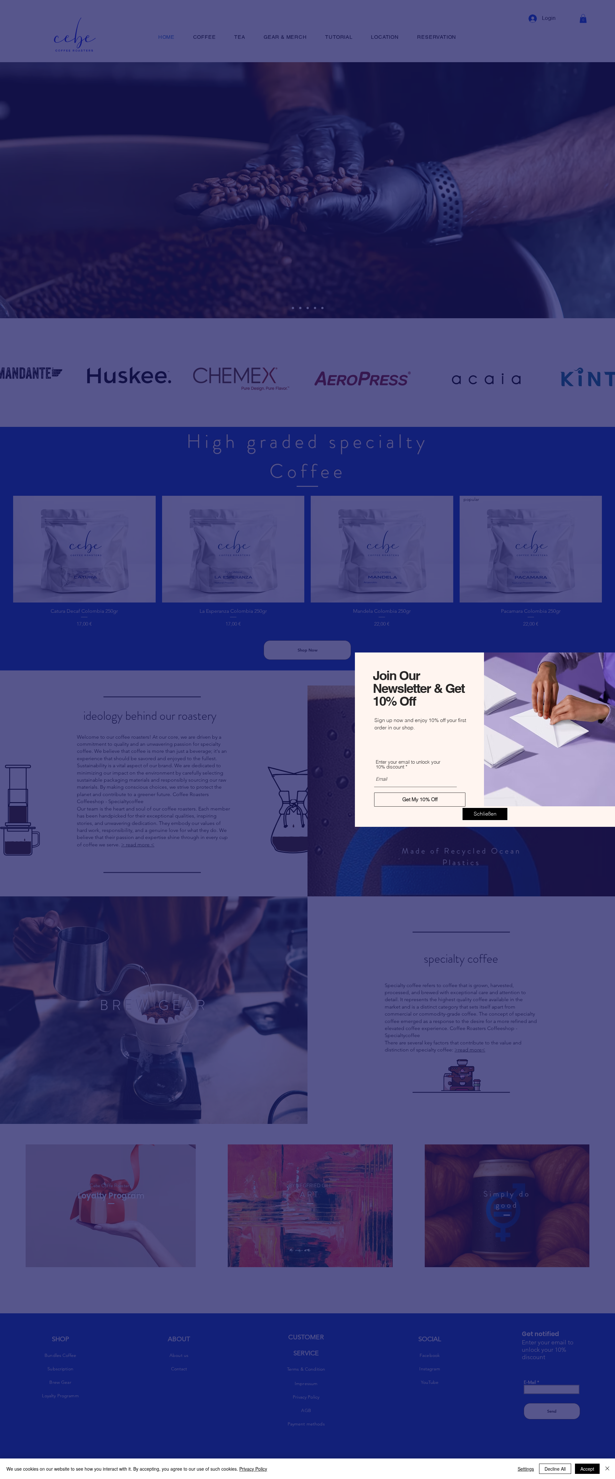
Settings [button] (526, 1469)
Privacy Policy (253, 1469)
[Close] (607, 1469)
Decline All (555, 1469)
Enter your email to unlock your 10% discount (408, 764)
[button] (485, 814)
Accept (587, 1469)
